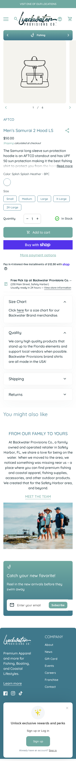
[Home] (38, 19)
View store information (57, 287)
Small (10, 198)
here (20, 310)
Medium (27, 198)
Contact (50, 687)
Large (44, 198)
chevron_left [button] (7, 35)
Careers (50, 673)
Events (49, 666)
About (49, 645)
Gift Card (51, 659)
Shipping (8, 143)
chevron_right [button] (68, 35)
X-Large (61, 198)
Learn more (12, 683)
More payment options (38, 255)
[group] (38, 35)
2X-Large (12, 206)
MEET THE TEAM (38, 496)
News (48, 652)
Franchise (51, 680)
